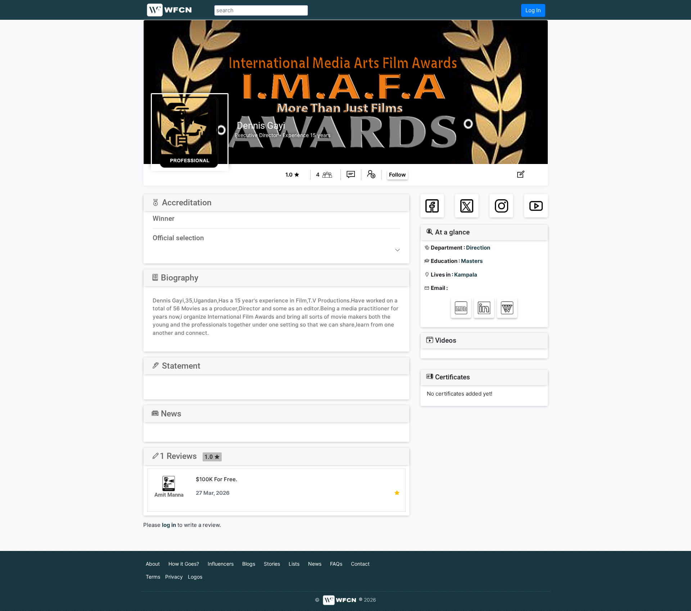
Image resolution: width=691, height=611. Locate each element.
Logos (195, 577)
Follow (397, 174)
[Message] (351, 174)
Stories (272, 564)
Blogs (248, 564)
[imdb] (461, 308)
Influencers (221, 564)
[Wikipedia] (507, 308)
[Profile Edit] (520, 174)
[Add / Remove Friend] (371, 174)
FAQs (336, 564)
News (314, 564)
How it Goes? (183, 564)
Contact (360, 564)
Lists (294, 564)
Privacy (174, 577)
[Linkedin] (484, 308)
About (153, 564)
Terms (153, 577)
